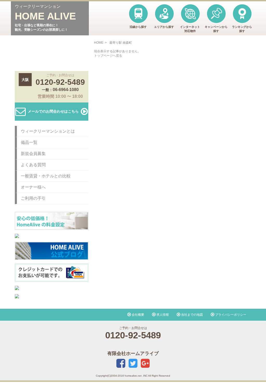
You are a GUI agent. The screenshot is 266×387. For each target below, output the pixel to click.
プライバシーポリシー (230, 315)
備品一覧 (29, 142)
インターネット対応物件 (190, 29)
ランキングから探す (242, 29)
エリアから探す (164, 26)
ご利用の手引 (33, 198)
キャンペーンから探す (216, 29)
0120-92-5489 (60, 82)
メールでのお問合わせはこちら (53, 111)
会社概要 (137, 315)
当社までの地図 (191, 315)
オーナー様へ (33, 187)
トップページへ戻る (108, 55)
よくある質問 (33, 165)
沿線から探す (138, 26)
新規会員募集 (33, 153)
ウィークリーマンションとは (48, 131)
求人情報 (162, 315)
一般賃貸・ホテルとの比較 (46, 176)
